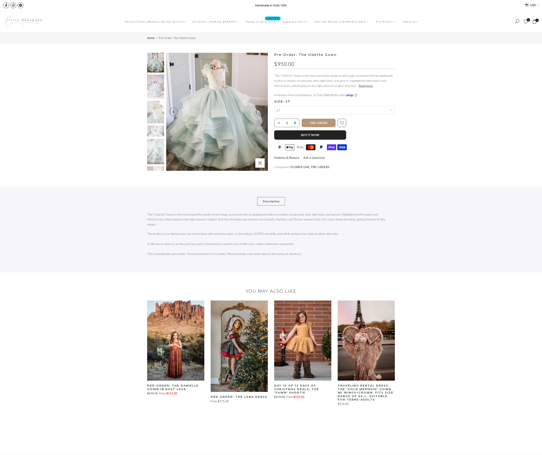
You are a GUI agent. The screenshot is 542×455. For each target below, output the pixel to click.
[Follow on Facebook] (6, 5)
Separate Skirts (295, 21)
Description (271, 201)
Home (151, 38)
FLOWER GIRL (300, 167)
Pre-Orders (384, 21)
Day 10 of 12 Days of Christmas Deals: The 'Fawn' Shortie (296, 389)
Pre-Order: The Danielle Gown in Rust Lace (173, 387)
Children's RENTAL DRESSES (214, 21)
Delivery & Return (286, 157)
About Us (410, 21)
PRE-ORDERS (320, 167)
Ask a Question (314, 157)
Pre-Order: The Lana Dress (239, 396)
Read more (366, 86)
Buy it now (310, 135)
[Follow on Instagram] (13, 5)
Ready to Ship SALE (262, 21)
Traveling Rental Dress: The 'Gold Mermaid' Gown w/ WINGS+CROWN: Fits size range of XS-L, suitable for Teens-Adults (365, 392)
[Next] (260, 112)
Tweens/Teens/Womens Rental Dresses (155, 21)
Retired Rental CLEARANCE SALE (340, 21)
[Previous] (173, 112)
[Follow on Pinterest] (21, 5)
